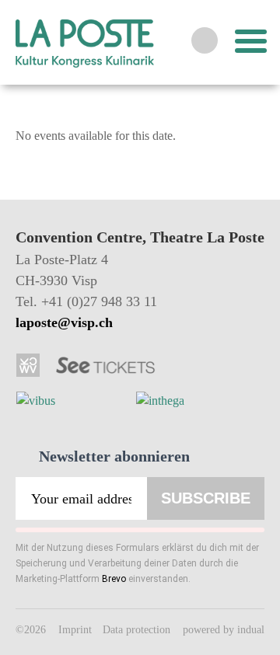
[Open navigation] (248, 41)
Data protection (138, 630)
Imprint (76, 630)
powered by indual (223, 630)
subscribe (205, 498)
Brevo (114, 578)
